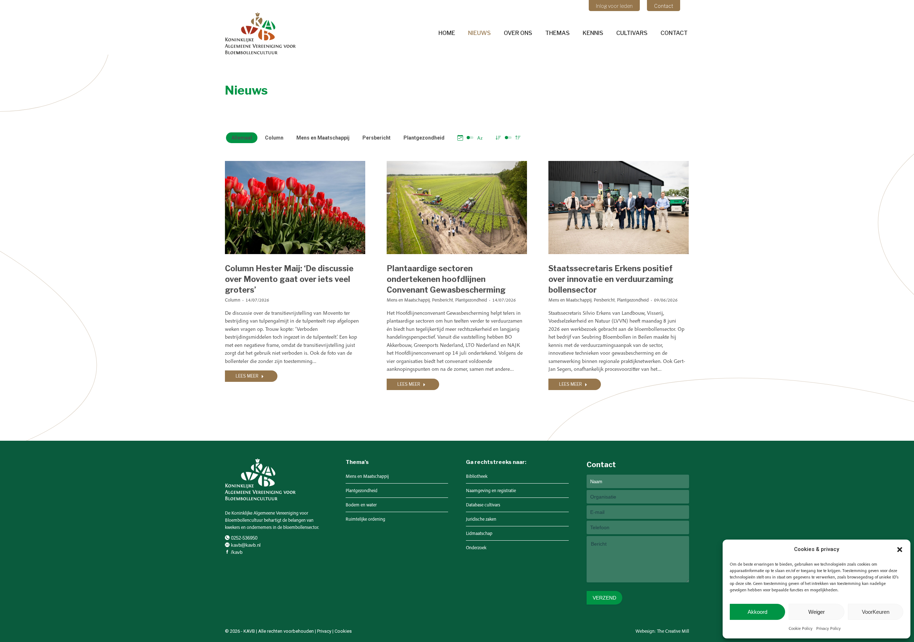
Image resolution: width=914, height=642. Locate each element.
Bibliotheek (476, 476)
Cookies (343, 631)
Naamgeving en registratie (491, 490)
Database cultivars (483, 505)
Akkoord (757, 612)
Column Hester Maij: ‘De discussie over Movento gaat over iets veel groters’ (289, 279)
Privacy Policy (828, 628)
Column (274, 138)
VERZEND (604, 598)
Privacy (324, 631)
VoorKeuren (875, 612)
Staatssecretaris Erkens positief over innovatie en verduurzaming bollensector (610, 279)
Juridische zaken (481, 519)
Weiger (816, 612)
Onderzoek (476, 548)
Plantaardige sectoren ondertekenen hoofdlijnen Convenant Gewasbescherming (446, 279)
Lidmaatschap (479, 533)
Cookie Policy (801, 628)
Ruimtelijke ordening (365, 519)
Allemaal (241, 138)
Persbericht (376, 138)
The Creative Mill (673, 631)
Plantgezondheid (424, 138)
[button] (899, 549)
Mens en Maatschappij (323, 138)
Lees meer (247, 376)
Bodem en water (361, 505)
